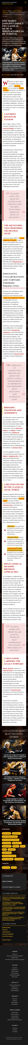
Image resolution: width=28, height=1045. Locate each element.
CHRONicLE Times (7, 4)
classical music (19, 354)
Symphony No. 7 (17, 262)
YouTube (15, 1029)
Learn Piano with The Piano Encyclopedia (14, 959)
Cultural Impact (14, 973)
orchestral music (7, 852)
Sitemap (15, 1000)
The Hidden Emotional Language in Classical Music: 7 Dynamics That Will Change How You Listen (12, 903)
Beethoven (19, 428)
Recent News (15, 1004)
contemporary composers (9, 856)
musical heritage (8, 128)
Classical (5, 12)
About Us (15, 954)
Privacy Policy (15, 1012)
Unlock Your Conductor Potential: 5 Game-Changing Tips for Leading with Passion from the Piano (13, 898)
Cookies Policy (14, 1016)
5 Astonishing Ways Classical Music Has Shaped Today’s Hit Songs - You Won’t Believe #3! (13, 914)
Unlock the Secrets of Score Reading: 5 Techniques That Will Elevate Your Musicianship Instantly (13, 919)
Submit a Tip (15, 987)
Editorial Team (14, 957)
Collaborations (6, 932)
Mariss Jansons (8, 668)
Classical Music (13, 488)
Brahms (5, 430)
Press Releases (14, 988)
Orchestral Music (11, 232)
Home (4, 11)
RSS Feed (14, 998)
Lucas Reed (7, 75)
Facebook (14, 1028)
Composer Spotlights (15, 975)
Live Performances (7, 936)
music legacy (11, 849)
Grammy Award (12, 548)
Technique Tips (14, 969)
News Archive (15, 1002)
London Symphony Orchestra (10, 836)
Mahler (13, 430)
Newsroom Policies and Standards (15, 956)
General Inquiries (15, 990)
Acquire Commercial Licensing (15, 1019)
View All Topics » (6, 940)
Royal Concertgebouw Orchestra (14, 298)
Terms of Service (15, 1014)
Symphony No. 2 (14, 456)
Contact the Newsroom (14, 985)
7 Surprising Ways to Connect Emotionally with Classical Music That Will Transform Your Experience (13, 908)
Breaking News (6, 927)
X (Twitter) (14, 1031)
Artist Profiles (17, 11)
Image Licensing (15, 1018)
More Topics (15, 976)
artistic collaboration (8, 859)
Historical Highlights (8, 934)
